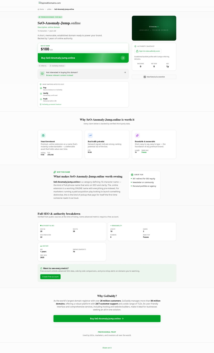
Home (42, 9)
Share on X (107, 348)
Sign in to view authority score (149, 51)
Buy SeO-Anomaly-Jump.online (105, 318)
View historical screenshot (156, 77)
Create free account (50, 276)
